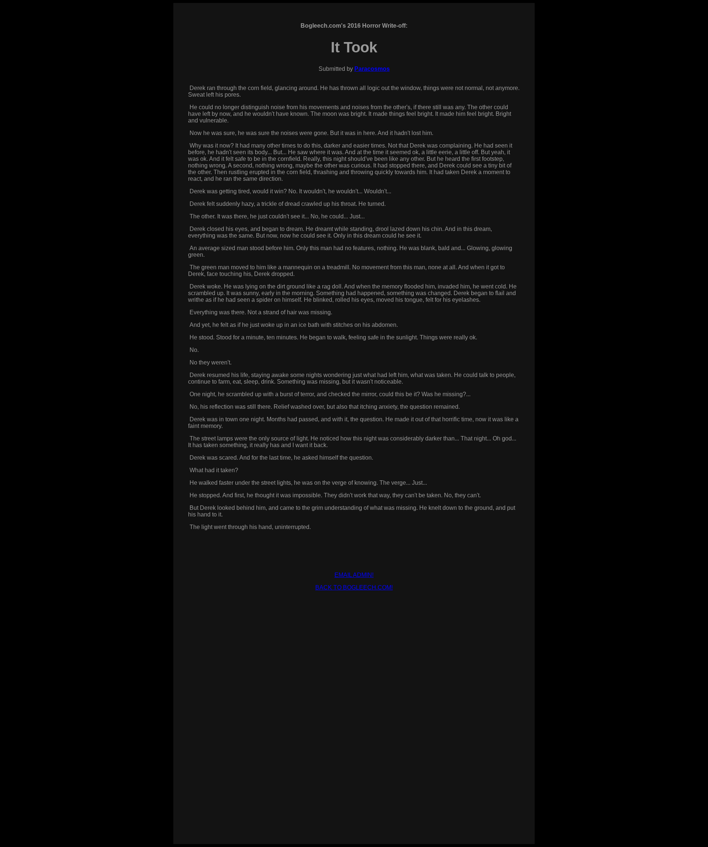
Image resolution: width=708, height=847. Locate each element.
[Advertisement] (354, 613)
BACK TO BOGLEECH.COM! (354, 587)
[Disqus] (354, 729)
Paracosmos (372, 69)
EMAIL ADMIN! (354, 575)
